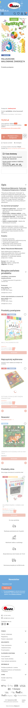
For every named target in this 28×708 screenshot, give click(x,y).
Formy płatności (5, 656)
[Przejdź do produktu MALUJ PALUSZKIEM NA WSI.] (14, 327)
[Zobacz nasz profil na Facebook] (2, 624)
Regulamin (11, 591)
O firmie (3, 680)
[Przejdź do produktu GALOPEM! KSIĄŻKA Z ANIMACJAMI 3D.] (14, 489)
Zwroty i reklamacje (6, 634)
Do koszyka (14, 352)
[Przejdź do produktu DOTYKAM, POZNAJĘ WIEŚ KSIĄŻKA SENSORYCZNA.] (14, 381)
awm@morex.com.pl (6, 292)
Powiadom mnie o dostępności (13, 136)
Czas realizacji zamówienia (8, 661)
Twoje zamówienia (6, 645)
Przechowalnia (5, 650)
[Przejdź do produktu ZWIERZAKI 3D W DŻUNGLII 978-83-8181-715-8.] (14, 436)
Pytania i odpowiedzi (7, 639)
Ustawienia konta (6, 647)
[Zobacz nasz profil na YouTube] (8, 624)
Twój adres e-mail (7, 584)
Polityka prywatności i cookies (9, 667)
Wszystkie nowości (6, 419)
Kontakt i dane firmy (6, 678)
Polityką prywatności (16, 594)
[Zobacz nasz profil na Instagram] (5, 624)
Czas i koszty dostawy (7, 658)
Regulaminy (4, 636)
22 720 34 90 (7, 615)
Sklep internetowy (12, 706)
